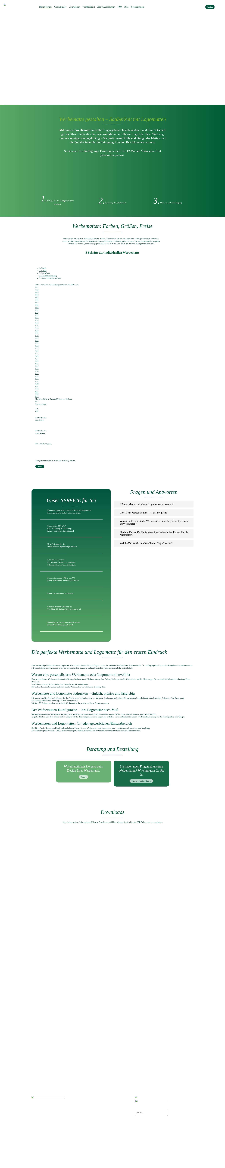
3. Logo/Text (44, 273)
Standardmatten (94, 1100)
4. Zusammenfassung (48, 276)
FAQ (85, 1132)
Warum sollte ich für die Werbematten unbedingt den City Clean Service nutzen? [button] (154, 522)
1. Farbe (42, 268)
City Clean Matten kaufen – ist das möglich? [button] (143, 512)
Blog (85, 1146)
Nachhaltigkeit (89, 1125)
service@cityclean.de (46, 1118)
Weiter (39, 466)
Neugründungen (90, 1135)
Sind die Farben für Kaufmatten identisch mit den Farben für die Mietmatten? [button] (154, 533)
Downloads (88, 1139)
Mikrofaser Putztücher (97, 1117)
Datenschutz (36, 1164)
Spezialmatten (93, 1107)
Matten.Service (89, 1097)
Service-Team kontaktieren (141, 781)
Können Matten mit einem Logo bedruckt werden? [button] (146, 504)
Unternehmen (88, 1121)
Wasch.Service (89, 1111)
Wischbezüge (93, 1113)
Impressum (46, 1164)
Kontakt (83, 777)
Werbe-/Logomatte (95, 1103)
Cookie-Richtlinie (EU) (92, 1150)
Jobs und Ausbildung (92, 1128)
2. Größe (42, 271)
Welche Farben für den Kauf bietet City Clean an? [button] (146, 543)
